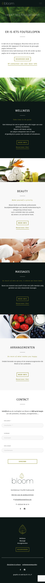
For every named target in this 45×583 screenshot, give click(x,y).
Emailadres (7, 420)
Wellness (22, 538)
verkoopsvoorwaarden (29, 565)
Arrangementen (22, 543)
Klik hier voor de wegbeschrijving (22, 495)
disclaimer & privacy (14, 565)
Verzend (22, 461)
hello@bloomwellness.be (23, 500)
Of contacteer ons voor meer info (22, 64)
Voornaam (7, 433)
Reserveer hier (22, 147)
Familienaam (7, 446)
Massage (22, 541)
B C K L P (29, 575)
